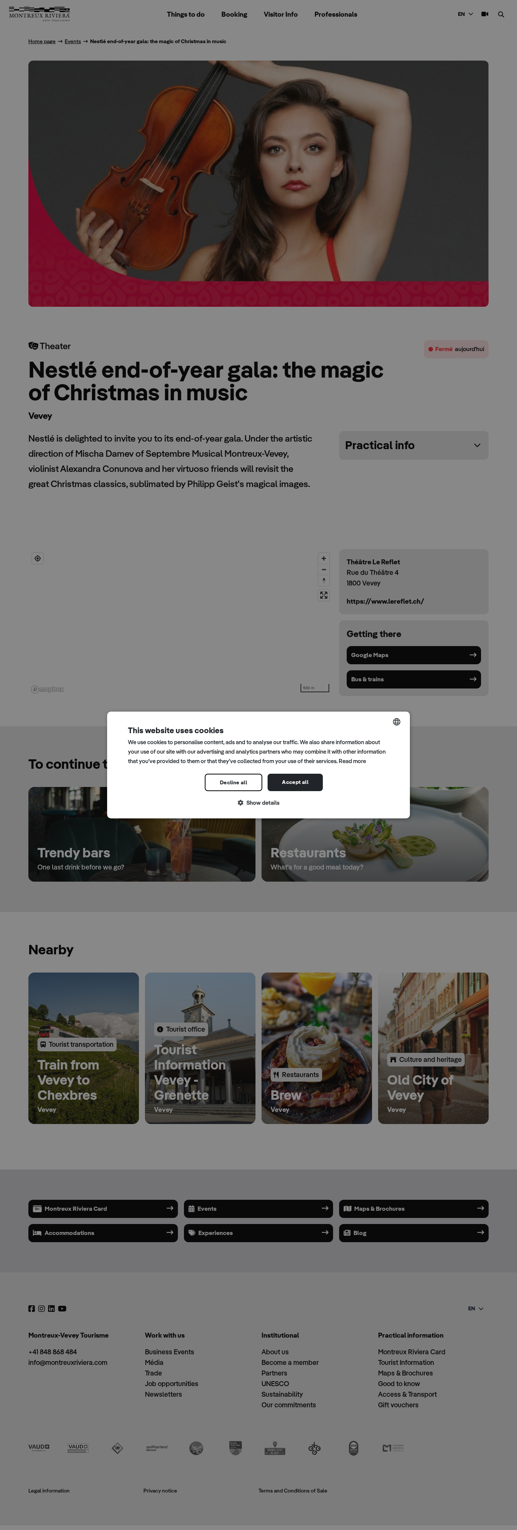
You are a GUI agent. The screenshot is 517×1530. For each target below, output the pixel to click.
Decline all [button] (233, 782)
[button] (258, 803)
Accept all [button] (295, 782)
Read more (352, 761)
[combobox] (396, 722)
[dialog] (258, 765)
